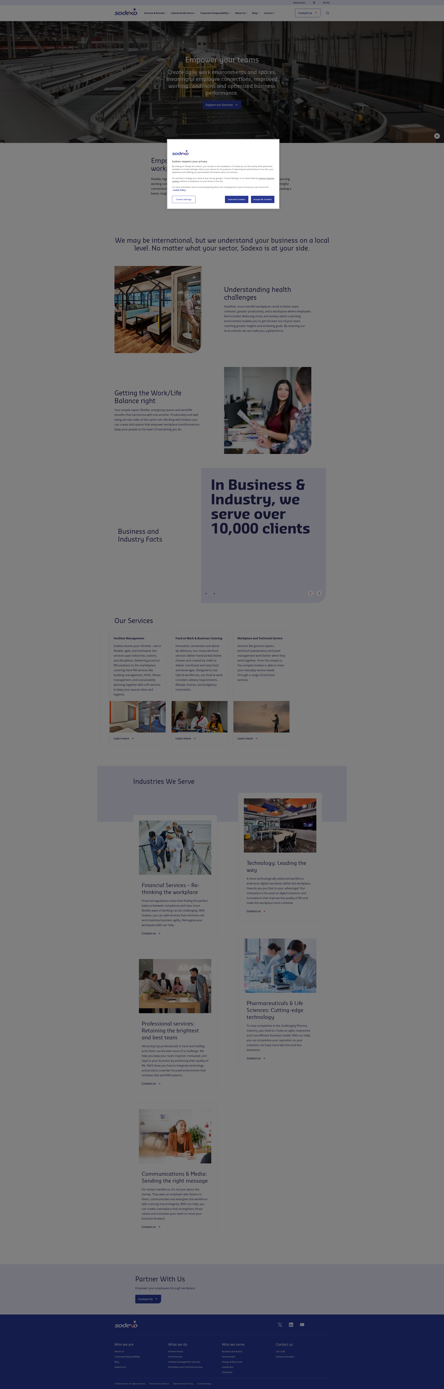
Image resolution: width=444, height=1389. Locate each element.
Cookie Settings (183, 199)
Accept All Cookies (263, 199)
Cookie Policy (179, 190)
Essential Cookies (236, 199)
